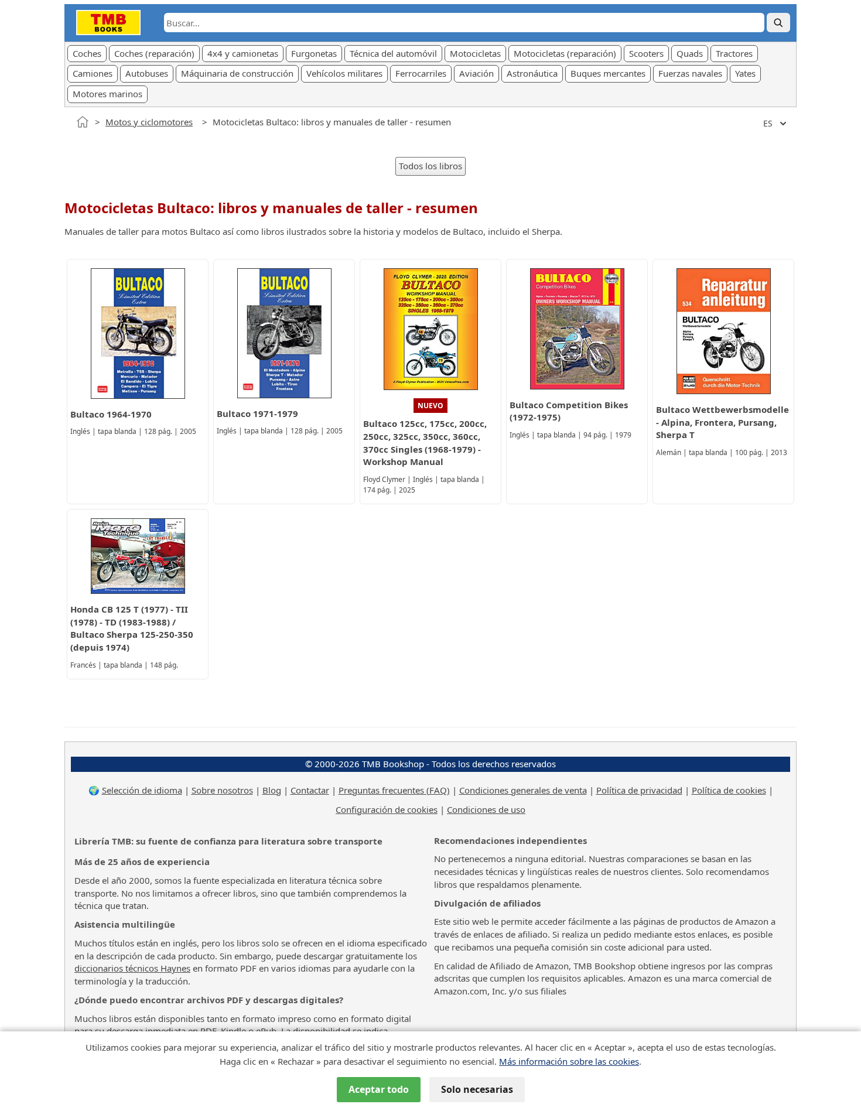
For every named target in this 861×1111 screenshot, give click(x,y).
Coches (87, 53)
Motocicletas (475, 53)
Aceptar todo (378, 1089)
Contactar (310, 790)
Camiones (92, 73)
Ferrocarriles (420, 73)
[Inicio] (83, 121)
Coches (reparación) (154, 53)
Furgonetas (314, 53)
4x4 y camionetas (242, 53)
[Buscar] (778, 22)
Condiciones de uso (486, 809)
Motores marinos (107, 94)
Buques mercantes (607, 73)
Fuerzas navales (690, 73)
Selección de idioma (142, 790)
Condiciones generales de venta (523, 790)
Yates (745, 73)
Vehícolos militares (344, 73)
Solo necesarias (477, 1089)
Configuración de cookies (387, 809)
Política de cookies (729, 790)
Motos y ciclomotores (149, 122)
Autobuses (146, 73)
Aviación (476, 73)
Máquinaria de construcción (237, 73)
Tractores (734, 53)
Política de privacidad (639, 790)
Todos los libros (430, 166)
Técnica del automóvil (393, 53)
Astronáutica (532, 73)
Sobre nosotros (222, 790)
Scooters (646, 53)
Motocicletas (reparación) (565, 53)
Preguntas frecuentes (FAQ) (394, 790)
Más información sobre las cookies (569, 1061)
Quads (689, 53)
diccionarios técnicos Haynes (132, 968)
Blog (271, 790)
